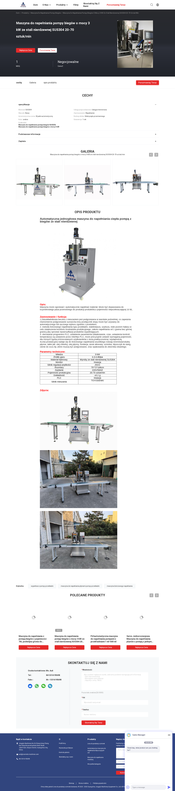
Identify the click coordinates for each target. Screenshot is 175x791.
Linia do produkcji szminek (96, 743)
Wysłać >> (123, 773)
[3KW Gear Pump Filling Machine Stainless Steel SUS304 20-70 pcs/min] (135, 182)
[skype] (50, 686)
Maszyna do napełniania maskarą (95, 758)
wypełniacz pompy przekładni (42, 586)
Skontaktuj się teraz (93, 723)
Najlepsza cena (25, 50)
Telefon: (85, 710)
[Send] (169, 787)
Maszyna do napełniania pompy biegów (46, 13)
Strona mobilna (83, 783)
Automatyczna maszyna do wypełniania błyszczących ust (97, 750)
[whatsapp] (37, 686)
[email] (30, 686)
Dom (18, 13)
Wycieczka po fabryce (66, 748)
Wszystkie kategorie (94, 764)
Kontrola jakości (64, 752)
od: (83, 698)
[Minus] (169, 735)
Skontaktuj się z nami (66, 757)
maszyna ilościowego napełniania (119, 586)
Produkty (25, 13)
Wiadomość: (87, 670)
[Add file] (128, 787)
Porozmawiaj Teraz (47, 50)
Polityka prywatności (99, 783)
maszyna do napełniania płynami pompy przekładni (80, 586)
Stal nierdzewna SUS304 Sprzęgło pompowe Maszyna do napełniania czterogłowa (105, 639)
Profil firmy (62, 743)
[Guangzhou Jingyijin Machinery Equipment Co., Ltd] (23, 4)
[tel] (57, 686)
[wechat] (43, 686)
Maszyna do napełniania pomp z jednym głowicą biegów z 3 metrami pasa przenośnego (69, 639)
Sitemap (71, 783)
